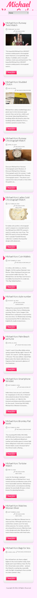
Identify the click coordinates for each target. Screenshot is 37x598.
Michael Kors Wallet (23, 262)
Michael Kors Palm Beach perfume (17, 337)
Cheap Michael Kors (24, 345)
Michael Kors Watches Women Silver (16, 506)
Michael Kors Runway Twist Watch (16, 24)
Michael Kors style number (18, 296)
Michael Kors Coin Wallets (18, 256)
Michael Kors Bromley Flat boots (18, 422)
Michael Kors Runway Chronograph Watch (16, 139)
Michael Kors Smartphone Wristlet (18, 379)
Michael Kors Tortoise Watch (16, 464)
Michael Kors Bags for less (18, 548)
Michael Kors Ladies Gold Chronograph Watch (17, 198)
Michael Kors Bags (24, 552)
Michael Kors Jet (25, 387)
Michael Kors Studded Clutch (16, 83)
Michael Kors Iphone (24, 90)
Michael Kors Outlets (18, 8)
